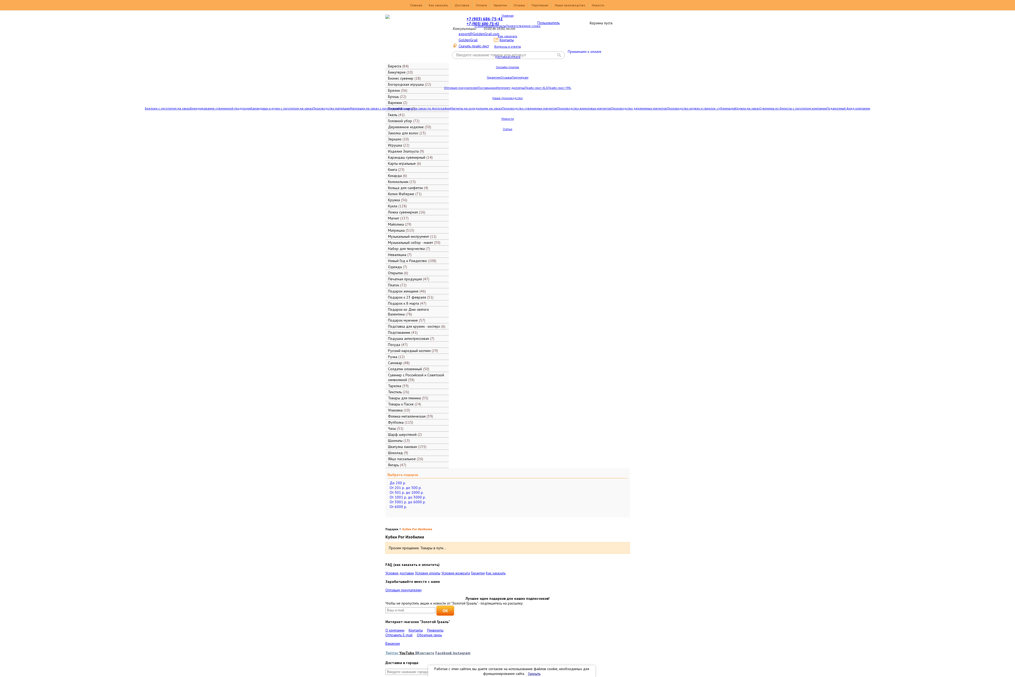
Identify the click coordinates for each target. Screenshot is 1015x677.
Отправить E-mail (399, 635)
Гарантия (478, 573)
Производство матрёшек (331, 108)
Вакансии (392, 643)
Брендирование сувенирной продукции (220, 108)
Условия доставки (399, 573)
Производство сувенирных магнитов (529, 108)
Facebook (444, 653)
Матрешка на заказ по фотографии (424, 108)
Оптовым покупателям (461, 88)
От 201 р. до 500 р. (406, 487)
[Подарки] (413, 38)
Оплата (481, 5)
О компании (483, 26)
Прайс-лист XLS (536, 88)
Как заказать (438, 5)
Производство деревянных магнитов (639, 108)
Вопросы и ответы (507, 46)
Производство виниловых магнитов (584, 108)
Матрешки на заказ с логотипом (374, 108)
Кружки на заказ (747, 108)
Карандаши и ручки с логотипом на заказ (282, 108)
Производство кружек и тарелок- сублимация (701, 108)
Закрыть (534, 673)
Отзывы (519, 5)
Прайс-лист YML (559, 88)
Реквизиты (435, 630)
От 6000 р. (398, 506)
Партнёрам (540, 5)
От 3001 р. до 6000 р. (408, 502)
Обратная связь (429, 635)
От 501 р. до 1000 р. (407, 492)
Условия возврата (455, 573)
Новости (598, 5)
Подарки (391, 529)
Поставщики (487, 88)
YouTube (407, 653)
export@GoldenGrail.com (479, 33)
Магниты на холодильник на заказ (476, 108)
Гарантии (500, 5)
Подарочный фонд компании (848, 108)
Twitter (392, 653)
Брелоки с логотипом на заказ (167, 108)
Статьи (507, 129)
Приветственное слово (523, 26)
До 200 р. (398, 483)
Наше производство (570, 5)
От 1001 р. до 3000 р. (408, 497)
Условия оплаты (427, 573)
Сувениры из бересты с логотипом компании (793, 108)
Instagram (461, 653)
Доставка (462, 5)
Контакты (499, 26)
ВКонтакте (424, 653)
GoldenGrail (468, 40)
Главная (416, 5)
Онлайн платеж (507, 67)
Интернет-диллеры (510, 88)
